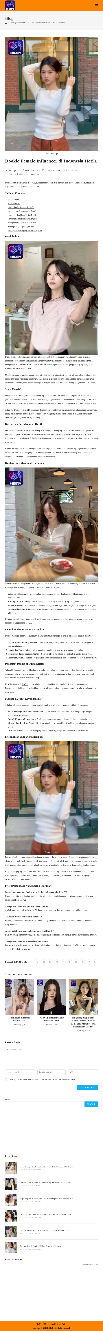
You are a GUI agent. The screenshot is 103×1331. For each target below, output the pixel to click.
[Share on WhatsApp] (95, 962)
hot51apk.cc (14, 171)
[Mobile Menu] (96, 5)
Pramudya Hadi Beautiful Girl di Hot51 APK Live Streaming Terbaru (46, 1214)
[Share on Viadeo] (88, 962)
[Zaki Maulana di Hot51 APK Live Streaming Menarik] (11, 1247)
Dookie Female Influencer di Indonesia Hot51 (47, 23)
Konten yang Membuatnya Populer (23, 211)
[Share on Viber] (63, 962)
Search (7, 1100)
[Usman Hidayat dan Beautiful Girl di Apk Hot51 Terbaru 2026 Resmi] (11, 1168)
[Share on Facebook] (43, 962)
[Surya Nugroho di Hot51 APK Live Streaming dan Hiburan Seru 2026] (11, 1200)
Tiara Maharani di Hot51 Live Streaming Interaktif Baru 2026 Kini (45, 1183)
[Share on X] (37, 962)
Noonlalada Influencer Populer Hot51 (20, 1019)
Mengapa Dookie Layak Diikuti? (22, 222)
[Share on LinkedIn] (56, 962)
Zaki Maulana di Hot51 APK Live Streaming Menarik (40, 1246)
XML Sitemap (48, 1324)
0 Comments (73, 171)
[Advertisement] (51, 1131)
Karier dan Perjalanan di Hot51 (21, 207)
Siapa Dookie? (14, 203)
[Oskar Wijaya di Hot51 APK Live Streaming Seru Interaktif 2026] (11, 1231)
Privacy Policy (61, 1324)
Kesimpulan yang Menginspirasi (21, 226)
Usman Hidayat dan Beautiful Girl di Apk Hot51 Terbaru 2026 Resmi (46, 1167)
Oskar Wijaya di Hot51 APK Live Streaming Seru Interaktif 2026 (44, 1230)
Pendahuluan (13, 199)
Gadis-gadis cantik (54, 171)
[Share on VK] (69, 962)
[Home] (6, 23)
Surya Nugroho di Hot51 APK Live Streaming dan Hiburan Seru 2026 (46, 1199)
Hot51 (92, 383)
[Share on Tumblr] (82, 962)
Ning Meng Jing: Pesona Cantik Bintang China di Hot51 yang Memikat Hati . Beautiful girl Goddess (83, 1022)
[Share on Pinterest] (50, 962)
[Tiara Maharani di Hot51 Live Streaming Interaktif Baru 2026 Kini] (11, 1184)
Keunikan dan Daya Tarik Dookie (22, 215)
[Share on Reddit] (76, 962)
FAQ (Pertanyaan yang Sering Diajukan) (25, 230)
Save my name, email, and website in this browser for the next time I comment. (42, 1079)
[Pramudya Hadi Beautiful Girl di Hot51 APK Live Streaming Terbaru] (11, 1216)
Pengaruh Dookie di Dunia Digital (22, 219)
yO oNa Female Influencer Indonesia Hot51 (52, 1019)
